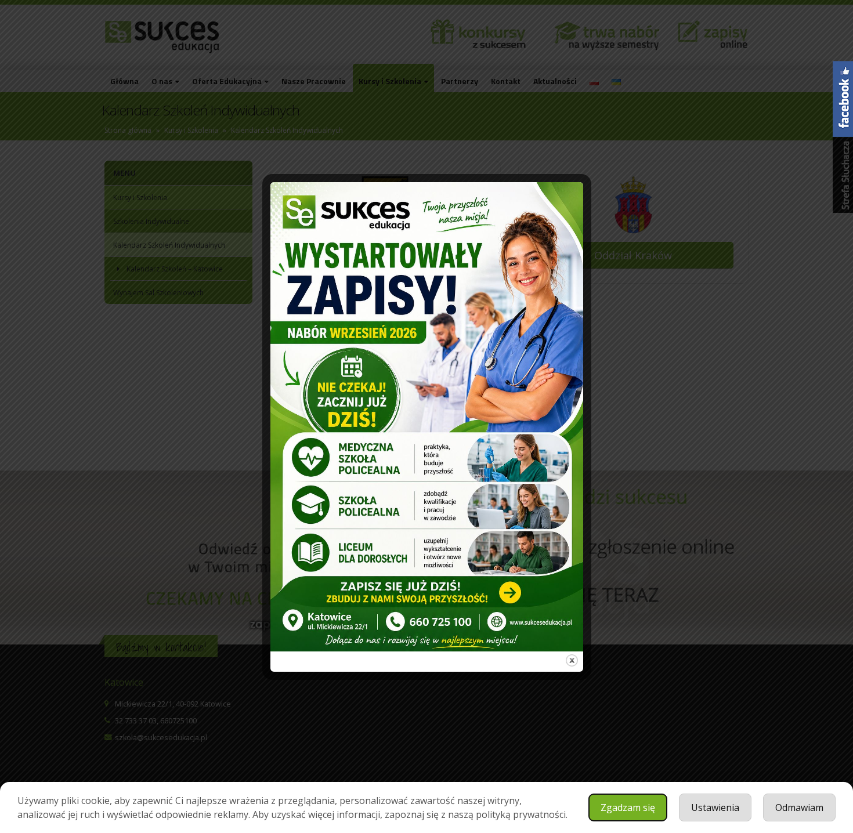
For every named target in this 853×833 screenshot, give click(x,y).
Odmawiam (799, 807)
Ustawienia (715, 807)
